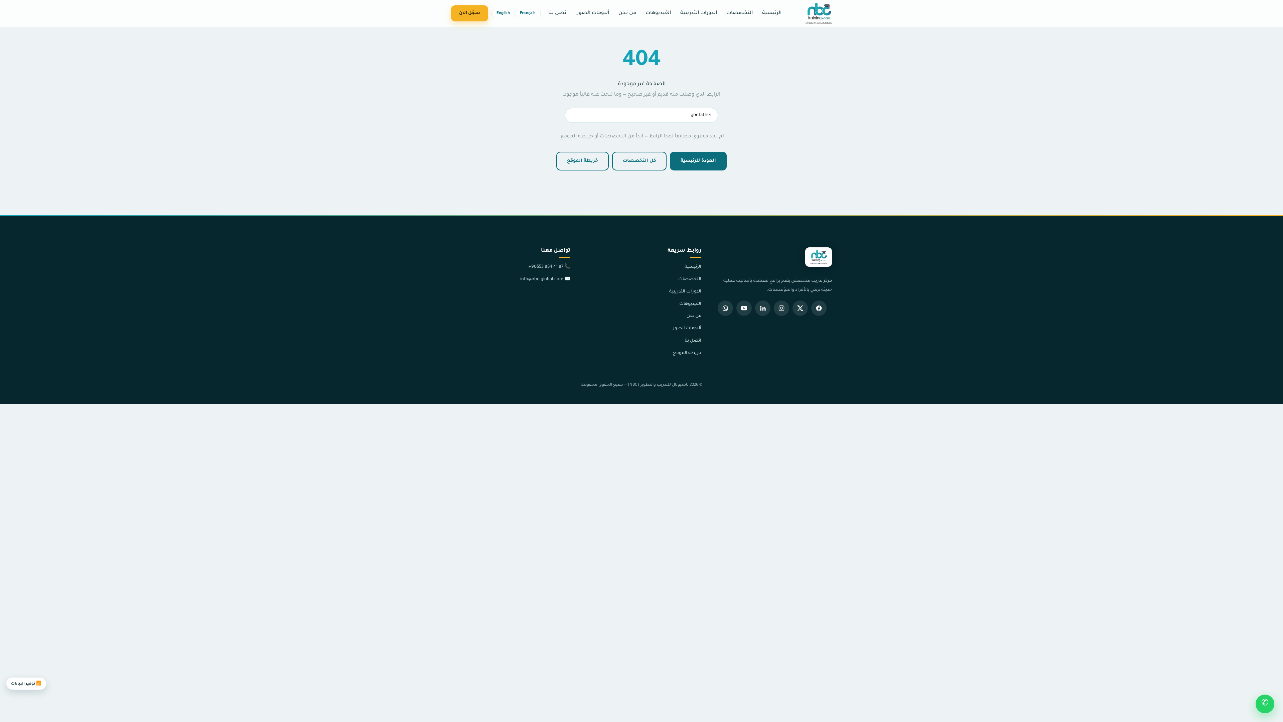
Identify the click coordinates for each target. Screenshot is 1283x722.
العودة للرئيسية (698, 160)
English (503, 13)
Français (528, 13)
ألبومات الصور (593, 13)
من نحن (627, 13)
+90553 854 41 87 (546, 267)
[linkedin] (762, 308)
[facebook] (819, 308)
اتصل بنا (558, 13)
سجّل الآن (469, 13)
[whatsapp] (725, 308)
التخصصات (739, 13)
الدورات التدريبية (698, 13)
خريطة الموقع (582, 160)
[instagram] (781, 308)
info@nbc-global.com (541, 279)
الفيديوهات (658, 13)
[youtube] (744, 308)
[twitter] (800, 308)
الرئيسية (771, 13)
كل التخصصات (639, 160)
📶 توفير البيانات (26, 684)
